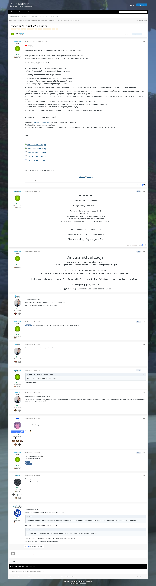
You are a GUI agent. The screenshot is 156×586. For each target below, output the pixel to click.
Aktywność (55, 16)
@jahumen (28, 325)
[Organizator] (17, 441)
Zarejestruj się (141, 5)
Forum (14, 12)
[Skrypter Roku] (15, 313)
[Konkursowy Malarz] (15, 497)
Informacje (44, 16)
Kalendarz (34, 16)
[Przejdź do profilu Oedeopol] (12, 34)
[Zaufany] (13, 441)
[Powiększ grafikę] (35, 145)
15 (18, 518)
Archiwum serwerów (29, 35)
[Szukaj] (145, 12)
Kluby (25, 16)
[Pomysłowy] (17, 494)
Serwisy (22, 12)
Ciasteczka (88, 581)
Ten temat (138, 12)
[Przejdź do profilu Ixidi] (17, 425)
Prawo (31, 12)
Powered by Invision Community (78, 583)
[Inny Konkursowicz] (19, 313)
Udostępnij (127, 34)
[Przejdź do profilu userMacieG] (17, 513)
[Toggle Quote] (27, 374)
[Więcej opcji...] (144, 42)
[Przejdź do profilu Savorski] (17, 482)
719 (18, 434)
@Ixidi (27, 461)
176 (18, 487)
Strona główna (15, 16)
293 (18, 308)
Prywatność (74, 581)
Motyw (66, 581)
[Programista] (15, 444)
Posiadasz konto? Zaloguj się (126, 5)
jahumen (46, 374)
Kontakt (81, 581)
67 (18, 54)
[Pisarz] (21, 441)
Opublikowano (32, 41)
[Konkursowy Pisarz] (21, 494)
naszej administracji (42, 122)
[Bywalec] (19, 444)
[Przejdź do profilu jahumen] (17, 303)
